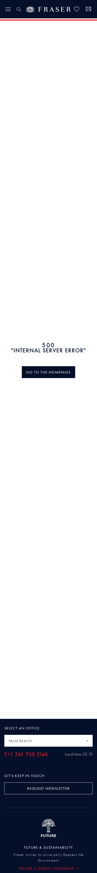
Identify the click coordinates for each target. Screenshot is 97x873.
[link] (76, 9)
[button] (48, 372)
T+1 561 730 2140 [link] (26, 754)
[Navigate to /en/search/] (19, 9)
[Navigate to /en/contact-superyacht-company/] (88, 9)
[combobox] (48, 741)
